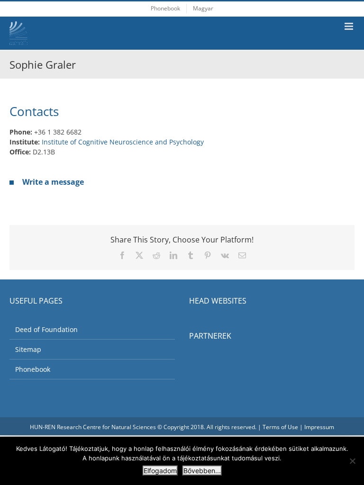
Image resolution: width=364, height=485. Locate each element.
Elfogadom (160, 471)
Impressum (319, 427)
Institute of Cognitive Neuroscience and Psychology (123, 141)
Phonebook (32, 369)
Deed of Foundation (46, 329)
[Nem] (352, 461)
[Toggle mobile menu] (350, 26)
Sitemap (28, 349)
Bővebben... (202, 471)
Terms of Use (280, 427)
